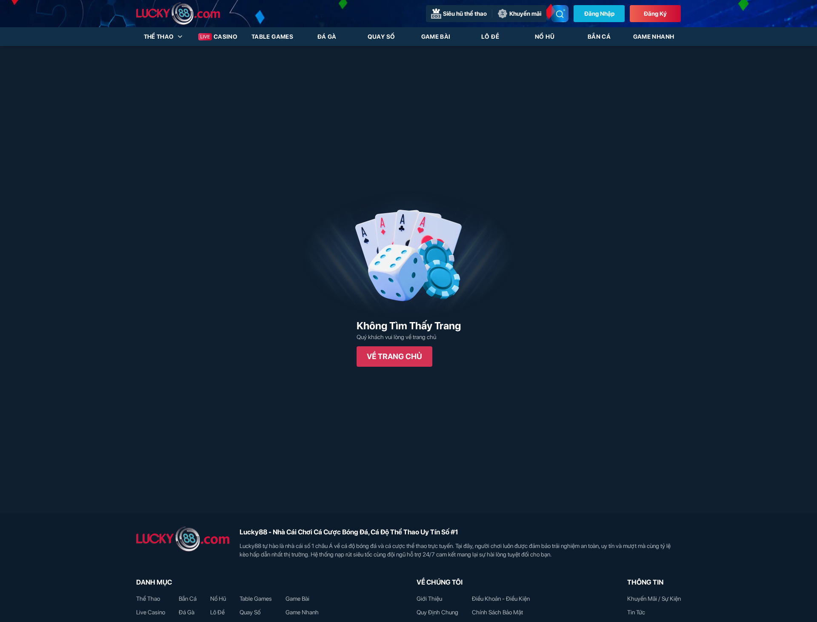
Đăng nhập (599, 13)
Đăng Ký (655, 13)
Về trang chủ (394, 356)
